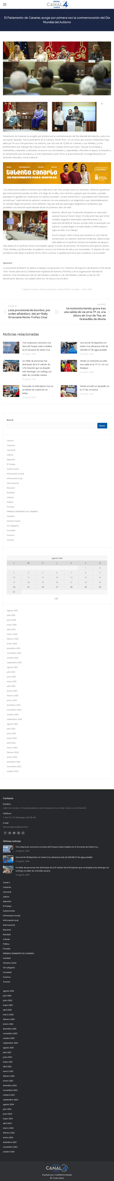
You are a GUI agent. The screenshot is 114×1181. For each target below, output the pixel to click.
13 (57, 577)
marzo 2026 (12, 634)
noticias (60, 289)
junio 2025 (11, 676)
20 (57, 582)
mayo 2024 (11, 738)
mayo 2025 (11, 681)
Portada (10, 506)
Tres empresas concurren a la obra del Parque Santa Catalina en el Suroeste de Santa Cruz (37, 346)
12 (43, 577)
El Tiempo (11, 464)
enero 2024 (12, 757)
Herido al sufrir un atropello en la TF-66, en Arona (94, 388)
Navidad (10, 492)
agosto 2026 (12, 610)
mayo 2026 (11, 624)
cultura (10, 454)
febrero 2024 (12, 752)
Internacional (13, 483)
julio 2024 (11, 728)
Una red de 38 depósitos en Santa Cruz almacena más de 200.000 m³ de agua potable (94, 346)
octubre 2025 (12, 657)
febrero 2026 (12, 638)
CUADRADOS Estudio (63, 1175)
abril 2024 (11, 742)
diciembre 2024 (13, 705)
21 (71, 582)
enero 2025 (12, 700)
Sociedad (75, 289)
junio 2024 (11, 733)
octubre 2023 (12, 771)
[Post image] (11, 348)
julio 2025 (11, 672)
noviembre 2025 (14, 653)
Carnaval (11, 450)
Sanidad (10, 516)
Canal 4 (10, 440)
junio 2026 (11, 620)
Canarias (35, 289)
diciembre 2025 (13, 648)
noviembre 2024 (14, 709)
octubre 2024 (12, 714)
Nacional (11, 487)
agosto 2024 (12, 724)
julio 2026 (11, 615)
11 (28, 577)
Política (67, 289)
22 (86, 582)
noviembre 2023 (14, 766)
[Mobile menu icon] (5, 4)
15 (86, 577)
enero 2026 (12, 643)
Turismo (10, 539)
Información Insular (48, 289)
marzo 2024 (12, 747)
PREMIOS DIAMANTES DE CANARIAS (22, 511)
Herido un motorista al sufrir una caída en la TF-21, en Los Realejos (94, 364)
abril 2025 (11, 686)
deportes (11, 459)
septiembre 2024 (14, 719)
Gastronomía (13, 469)
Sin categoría (13, 525)
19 (43, 582)
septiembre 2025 (14, 662)
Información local (14, 478)
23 (100, 582)
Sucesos (11, 535)
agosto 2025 (12, 667)
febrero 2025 (12, 695)
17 (14, 582)
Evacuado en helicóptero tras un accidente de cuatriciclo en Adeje (37, 390)
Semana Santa (13, 521)
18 (28, 582)
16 (100, 577)
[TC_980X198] (57, 183)
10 (14, 577)
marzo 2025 (12, 690)
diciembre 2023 (13, 761)
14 (71, 577)
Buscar (10, 420)
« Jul (56, 598)
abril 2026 (11, 629)
